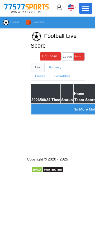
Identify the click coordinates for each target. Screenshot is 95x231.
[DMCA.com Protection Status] (48, 169)
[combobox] (72, 7)
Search (79, 56)
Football (14, 22)
